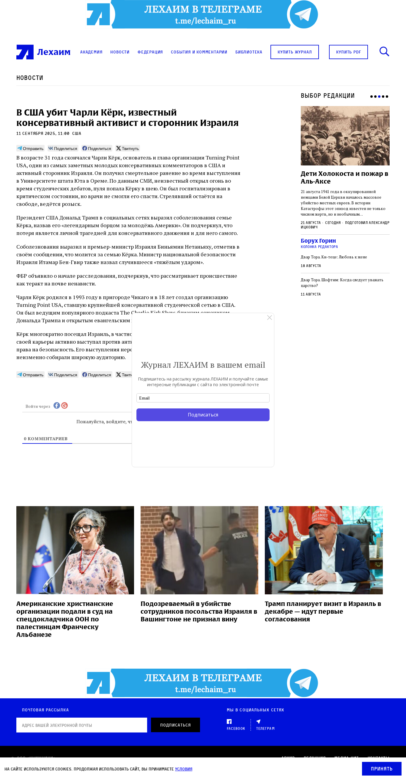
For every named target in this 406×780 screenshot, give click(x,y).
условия (183, 768)
